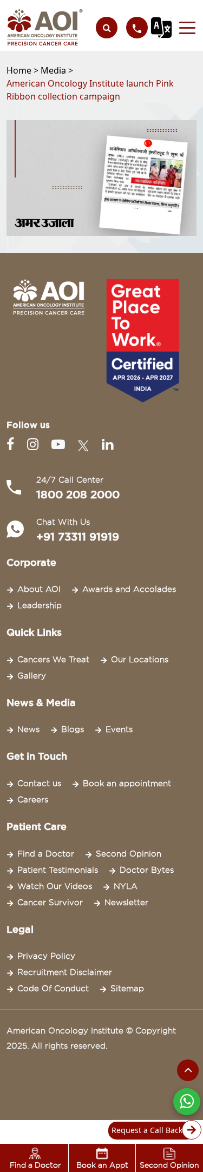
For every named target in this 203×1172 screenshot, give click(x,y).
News (28, 729)
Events (119, 729)
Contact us (39, 783)
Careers (32, 799)
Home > (23, 70)
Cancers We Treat (53, 659)
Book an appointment (127, 783)
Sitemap (127, 988)
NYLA (125, 886)
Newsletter (126, 902)
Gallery (31, 675)
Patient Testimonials (57, 870)
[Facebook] (12, 444)
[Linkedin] (107, 444)
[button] (184, 27)
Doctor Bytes (147, 870)
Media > (57, 70)
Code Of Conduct (53, 988)
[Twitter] (85, 444)
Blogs (72, 729)
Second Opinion (128, 854)
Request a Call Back (147, 1130)
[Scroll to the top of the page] (188, 1070)
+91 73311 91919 (77, 537)
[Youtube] (60, 444)
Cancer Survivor (50, 902)
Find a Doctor (45, 854)
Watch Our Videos (54, 886)
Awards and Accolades (129, 589)
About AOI (39, 589)
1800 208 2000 (78, 495)
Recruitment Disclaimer (64, 972)
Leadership (39, 605)
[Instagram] (35, 444)
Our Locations (139, 659)
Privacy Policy (46, 956)
